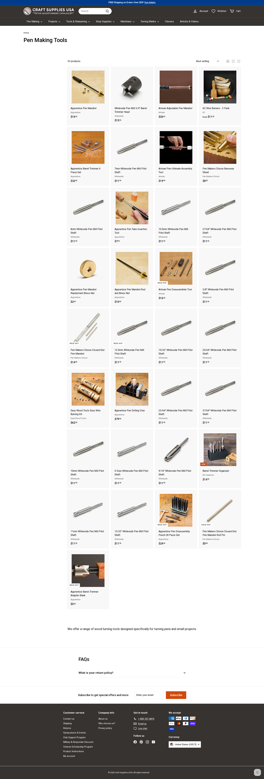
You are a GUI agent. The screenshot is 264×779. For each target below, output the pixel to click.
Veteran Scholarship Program (78, 746)
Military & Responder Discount (78, 742)
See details (150, 2)
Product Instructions (73, 751)
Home (26, 32)
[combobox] (95, 11)
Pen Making (33, 21)
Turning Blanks (149, 21)
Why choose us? (106, 723)
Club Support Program (74, 737)
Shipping (67, 723)
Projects (53, 21)
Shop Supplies (104, 21)
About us (103, 718)
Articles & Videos (189, 21)
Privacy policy (105, 728)
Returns (67, 728)
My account (69, 756)
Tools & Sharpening (77, 21)
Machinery (126, 21)
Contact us (68, 718)
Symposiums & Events (74, 732)
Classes (169, 21)
